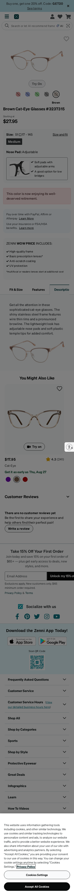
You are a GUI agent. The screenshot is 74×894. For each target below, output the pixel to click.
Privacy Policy (26, 866)
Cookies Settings (37, 875)
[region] (37, 853)
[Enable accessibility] (69, 447)
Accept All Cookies (37, 886)
